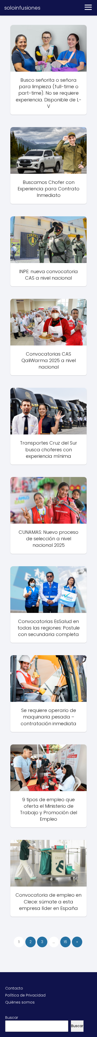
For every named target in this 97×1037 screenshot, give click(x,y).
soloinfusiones (22, 7)
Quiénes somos (20, 1002)
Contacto (14, 988)
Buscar (11, 1017)
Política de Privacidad (25, 995)
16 (65, 941)
